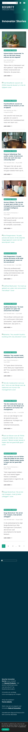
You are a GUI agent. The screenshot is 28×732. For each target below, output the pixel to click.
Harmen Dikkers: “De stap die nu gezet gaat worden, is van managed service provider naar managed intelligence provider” (14, 206)
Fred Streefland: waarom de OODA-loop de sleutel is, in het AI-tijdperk (14, 105)
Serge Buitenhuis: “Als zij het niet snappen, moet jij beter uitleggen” (13, 514)
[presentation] (14, 39)
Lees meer (8, 75)
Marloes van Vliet (11, 110)
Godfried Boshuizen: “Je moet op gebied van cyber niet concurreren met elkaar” (13, 308)
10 (19, 546)
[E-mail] (24, 3)
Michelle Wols (10, 60)
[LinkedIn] (20, 3)
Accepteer (5, 729)
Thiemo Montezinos (12, 212)
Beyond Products (10, 683)
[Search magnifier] (17, 3)
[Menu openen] (24, 9)
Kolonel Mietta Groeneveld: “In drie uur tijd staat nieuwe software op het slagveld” (14, 55)
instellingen (22, 726)
